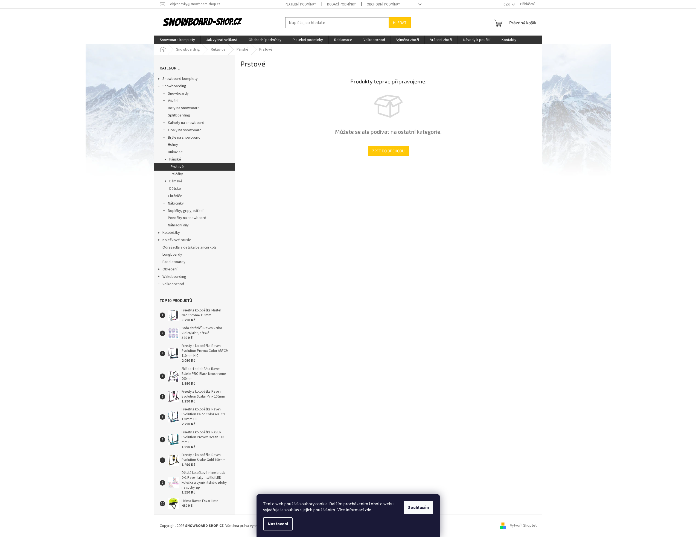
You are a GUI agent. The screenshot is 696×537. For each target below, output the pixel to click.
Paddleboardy (173, 262)
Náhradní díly (178, 225)
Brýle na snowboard (184, 137)
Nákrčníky (176, 203)
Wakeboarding (174, 276)
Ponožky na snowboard (187, 218)
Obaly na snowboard (185, 130)
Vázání (173, 101)
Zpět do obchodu (388, 150)
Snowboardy (178, 93)
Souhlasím (418, 507)
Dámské (175, 181)
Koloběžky (171, 232)
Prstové (177, 167)
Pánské (175, 159)
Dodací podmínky (341, 4)
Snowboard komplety (180, 78)
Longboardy (172, 254)
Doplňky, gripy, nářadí (185, 211)
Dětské (175, 188)
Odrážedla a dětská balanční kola (189, 247)
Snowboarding (174, 86)
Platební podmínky (300, 4)
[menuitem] (177, 40)
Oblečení (169, 269)
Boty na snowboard (184, 108)
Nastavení (278, 524)
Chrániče (175, 196)
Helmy (173, 144)
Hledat (399, 22)
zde (368, 510)
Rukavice (175, 152)
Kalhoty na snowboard (186, 123)
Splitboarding (179, 115)
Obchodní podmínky (383, 4)
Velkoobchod (173, 284)
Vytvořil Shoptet (523, 526)
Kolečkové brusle (176, 240)
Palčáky (177, 174)
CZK (507, 4)
